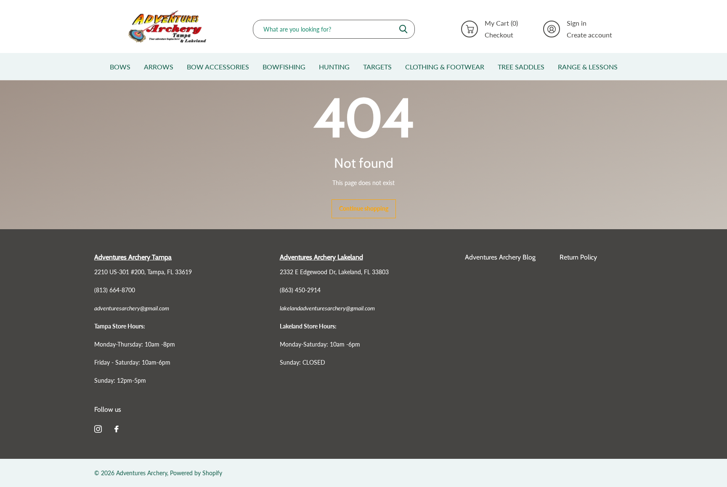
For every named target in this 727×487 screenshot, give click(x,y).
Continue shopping (363, 208)
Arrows (158, 67)
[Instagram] (98, 429)
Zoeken (403, 29)
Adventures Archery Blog (500, 257)
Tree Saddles (521, 67)
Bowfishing (284, 67)
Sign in (576, 23)
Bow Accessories (218, 67)
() (501, 23)
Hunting (334, 67)
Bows (120, 67)
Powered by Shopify (196, 472)
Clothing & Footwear (444, 67)
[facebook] (116, 429)
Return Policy (578, 257)
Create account (589, 35)
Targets (377, 67)
